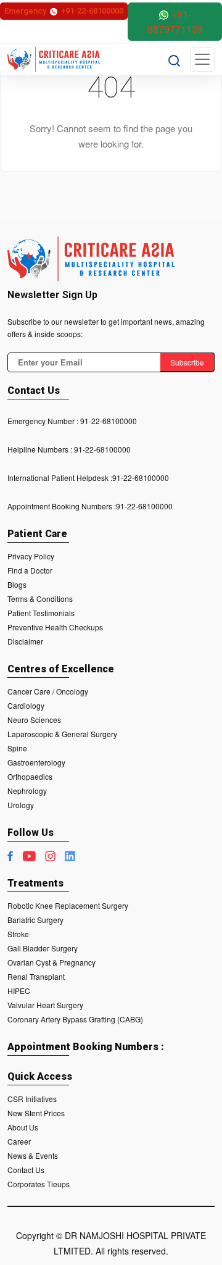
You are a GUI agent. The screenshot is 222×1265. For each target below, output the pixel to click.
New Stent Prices (36, 1113)
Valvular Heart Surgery (45, 1005)
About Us (22, 1127)
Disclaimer (25, 641)
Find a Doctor (29, 570)
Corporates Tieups (38, 1184)
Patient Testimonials (41, 612)
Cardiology (25, 705)
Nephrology (27, 790)
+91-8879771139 (175, 21)
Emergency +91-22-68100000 (63, 10)
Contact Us (25, 1169)
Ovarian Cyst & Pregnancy (51, 962)
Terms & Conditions (40, 598)
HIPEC (18, 990)
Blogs (17, 584)
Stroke (18, 934)
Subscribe (187, 362)
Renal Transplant (36, 976)
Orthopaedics (29, 776)
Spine (17, 748)
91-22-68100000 (108, 420)
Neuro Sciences (34, 719)
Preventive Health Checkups (55, 627)
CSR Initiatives (32, 1098)
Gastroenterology (36, 762)
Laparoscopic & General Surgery (62, 734)
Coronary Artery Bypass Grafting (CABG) (75, 1019)
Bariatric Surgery (35, 919)
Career (19, 1141)
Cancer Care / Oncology (47, 691)
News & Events (32, 1155)
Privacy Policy (30, 556)
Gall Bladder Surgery (42, 948)
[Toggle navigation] (202, 59)
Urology (20, 804)
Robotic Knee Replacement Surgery (67, 905)
